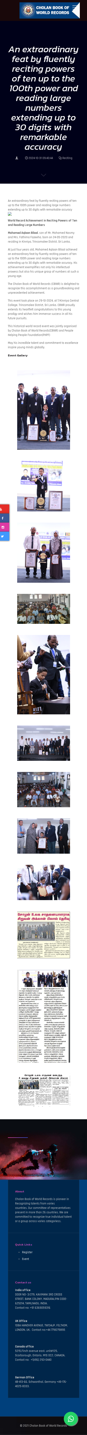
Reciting (67, 158)
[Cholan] (43, 10)
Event (25, 1259)
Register (27, 1252)
